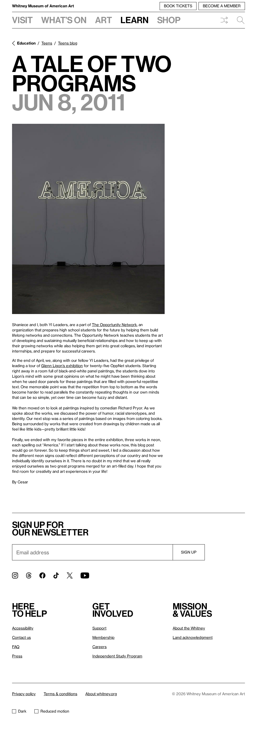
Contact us (21, 637)
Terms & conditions (60, 693)
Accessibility (22, 628)
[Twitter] (70, 575)
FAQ (15, 646)
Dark (22, 711)
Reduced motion (54, 711)
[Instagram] (15, 575)
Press (17, 656)
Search (238, 20)
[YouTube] (85, 575)
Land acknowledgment (193, 637)
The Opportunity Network (114, 324)
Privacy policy (24, 693)
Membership (103, 637)
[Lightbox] (88, 219)
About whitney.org (101, 693)
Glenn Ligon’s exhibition (62, 365)
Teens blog (67, 43)
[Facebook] (42, 575)
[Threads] (28, 575)
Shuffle (224, 20)
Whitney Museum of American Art (43, 6)
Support (99, 628)
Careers (99, 646)
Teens (46, 43)
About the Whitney (189, 628)
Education (26, 43)
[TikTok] (56, 575)
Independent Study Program (117, 656)
